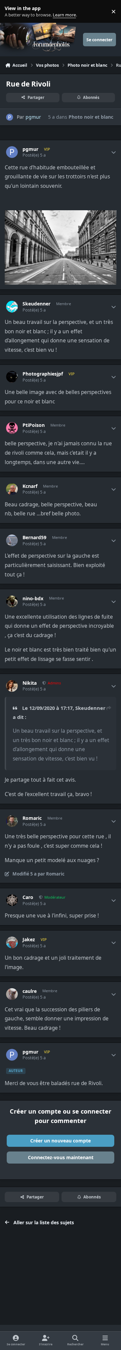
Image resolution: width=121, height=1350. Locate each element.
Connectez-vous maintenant (60, 1157)
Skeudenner (36, 304)
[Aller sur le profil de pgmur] (9, 117)
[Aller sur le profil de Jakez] (12, 942)
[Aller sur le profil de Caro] (12, 900)
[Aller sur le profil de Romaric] (12, 821)
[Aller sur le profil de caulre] (12, 994)
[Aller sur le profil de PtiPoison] (12, 428)
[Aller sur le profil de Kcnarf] (12, 489)
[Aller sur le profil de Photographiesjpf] (12, 377)
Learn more (13, 11)
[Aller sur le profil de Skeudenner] (12, 307)
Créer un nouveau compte (60, 1140)
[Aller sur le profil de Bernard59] (12, 540)
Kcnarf (30, 486)
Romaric (32, 818)
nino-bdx (33, 599)
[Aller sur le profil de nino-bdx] (12, 601)
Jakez (29, 940)
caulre (30, 991)
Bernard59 (34, 538)
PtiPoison (34, 425)
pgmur (33, 117)
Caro (28, 897)
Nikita (30, 683)
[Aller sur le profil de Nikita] (12, 686)
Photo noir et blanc (91, 117)
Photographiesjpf (43, 374)
